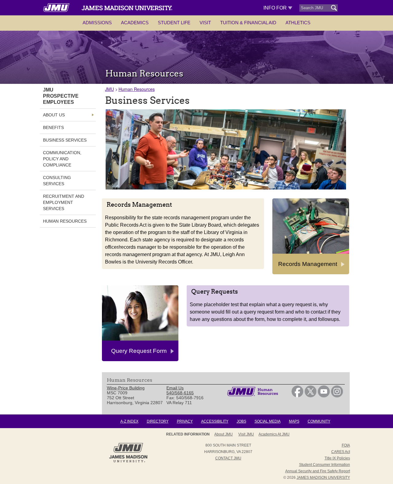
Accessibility (214, 421)
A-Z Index (129, 421)
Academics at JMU (274, 434)
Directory (158, 421)
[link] (297, 395)
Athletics (298, 22)
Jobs (241, 421)
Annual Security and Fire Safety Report (317, 471)
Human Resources (137, 89)
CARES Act (340, 452)
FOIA (346, 445)
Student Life (174, 22)
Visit (205, 22)
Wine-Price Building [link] (126, 387)
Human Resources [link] (65, 221)
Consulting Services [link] (57, 180)
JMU (109, 89)
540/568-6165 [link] (180, 392)
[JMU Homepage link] (128, 461)
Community (319, 421)
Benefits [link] (53, 127)
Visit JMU (246, 434)
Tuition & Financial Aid (248, 22)
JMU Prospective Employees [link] (61, 96)
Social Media (268, 421)
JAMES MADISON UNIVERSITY (323, 477)
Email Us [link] (175, 387)
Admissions (97, 22)
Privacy (185, 421)
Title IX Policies (337, 458)
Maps (294, 421)
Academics (135, 22)
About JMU (223, 434)
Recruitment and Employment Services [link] (63, 202)
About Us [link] (54, 114)
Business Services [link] (65, 140)
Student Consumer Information (324, 465)
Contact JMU (228, 458)
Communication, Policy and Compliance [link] (62, 158)
